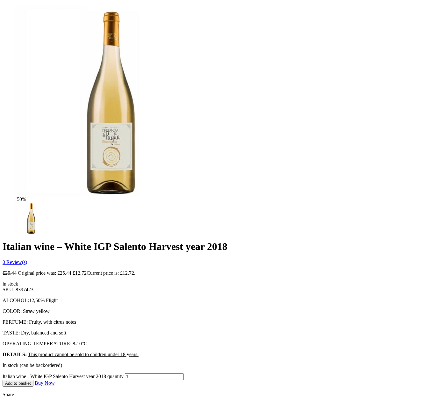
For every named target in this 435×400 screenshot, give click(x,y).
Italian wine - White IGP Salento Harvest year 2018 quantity (63, 376)
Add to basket (18, 383)
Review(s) (15, 262)
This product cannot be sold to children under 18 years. (83, 354)
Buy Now (45, 383)
